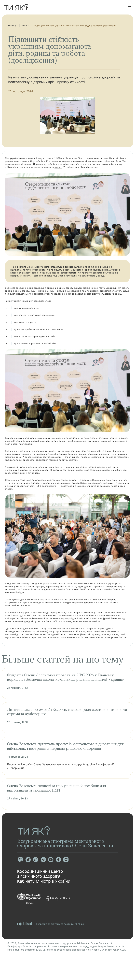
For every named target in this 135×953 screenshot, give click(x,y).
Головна (12, 25)
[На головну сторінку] (16, 7)
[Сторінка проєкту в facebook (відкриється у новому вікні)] (58, 859)
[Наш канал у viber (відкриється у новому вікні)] (20, 859)
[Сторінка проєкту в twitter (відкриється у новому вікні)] (28, 859)
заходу (58, 167)
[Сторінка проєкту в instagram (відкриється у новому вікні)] (66, 859)
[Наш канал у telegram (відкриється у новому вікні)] (43, 859)
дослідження (24, 164)
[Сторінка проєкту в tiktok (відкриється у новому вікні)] (35, 859)
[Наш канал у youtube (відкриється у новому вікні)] (51, 859)
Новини (25, 25)
